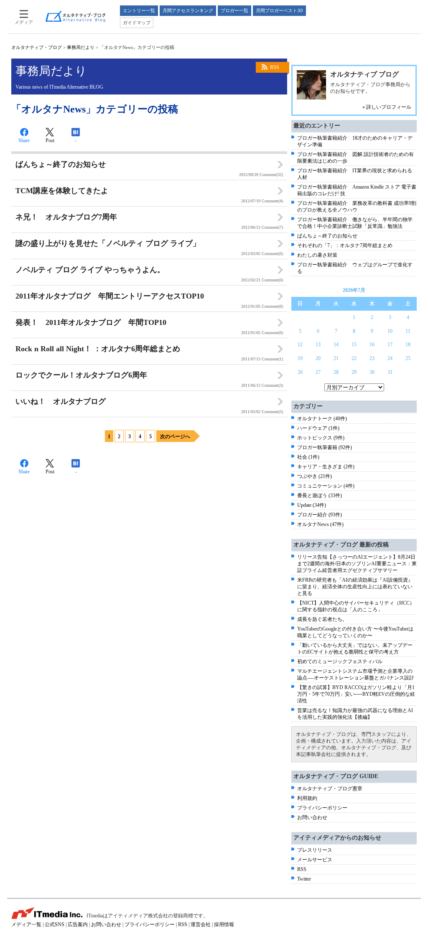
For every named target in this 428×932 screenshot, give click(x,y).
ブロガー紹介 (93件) (319, 515)
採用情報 (224, 924)
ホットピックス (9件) (320, 438)
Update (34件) (311, 505)
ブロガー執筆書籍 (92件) (324, 447)
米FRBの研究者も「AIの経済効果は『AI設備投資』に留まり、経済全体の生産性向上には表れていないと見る (355, 586)
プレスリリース (314, 850)
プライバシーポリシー (322, 808)
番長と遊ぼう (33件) (319, 495)
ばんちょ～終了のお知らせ (327, 236)
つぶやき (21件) (314, 476)
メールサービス (314, 860)
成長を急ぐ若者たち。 (322, 619)
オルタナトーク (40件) (322, 418)
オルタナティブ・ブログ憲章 (329, 789)
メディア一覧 (26, 924)
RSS (274, 67)
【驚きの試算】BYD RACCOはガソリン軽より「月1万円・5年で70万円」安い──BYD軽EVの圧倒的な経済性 (356, 694)
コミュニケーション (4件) (325, 486)
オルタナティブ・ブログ (36, 47)
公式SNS (54, 924)
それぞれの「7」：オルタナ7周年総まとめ (344, 245)
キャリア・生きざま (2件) (325, 467)
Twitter (304, 879)
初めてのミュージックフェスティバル (339, 661)
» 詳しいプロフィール (386, 107)
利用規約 (307, 798)
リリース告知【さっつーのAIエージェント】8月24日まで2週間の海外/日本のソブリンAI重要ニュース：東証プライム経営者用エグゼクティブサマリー (357, 563)
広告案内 (78, 924)
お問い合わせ (312, 817)
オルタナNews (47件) (320, 524)
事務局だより (80, 47)
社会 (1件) (308, 457)
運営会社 (201, 924)
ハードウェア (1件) (318, 428)
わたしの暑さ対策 (317, 255)
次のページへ (175, 436)
